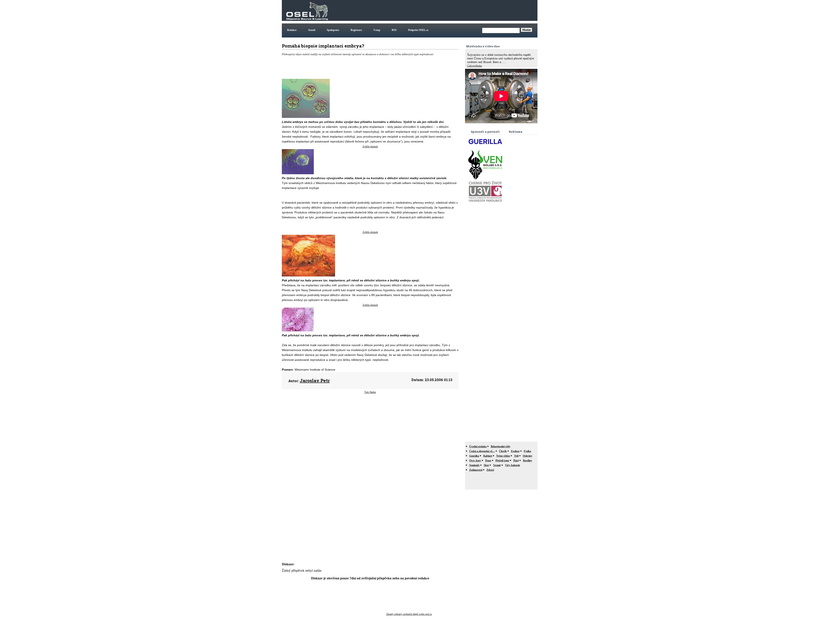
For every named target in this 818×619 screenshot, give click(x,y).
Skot (486, 465)
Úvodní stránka (478, 446)
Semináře (474, 465)
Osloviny (527, 455)
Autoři (311, 30)
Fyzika (527, 451)
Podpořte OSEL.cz (418, 30)
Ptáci (516, 460)
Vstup (376, 30)
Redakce (292, 30)
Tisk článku (370, 392)
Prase (488, 460)
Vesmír (497, 465)
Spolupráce (333, 30)
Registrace (356, 30)
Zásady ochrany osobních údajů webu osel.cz (409, 614)
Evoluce (515, 451)
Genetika (474, 455)
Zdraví (490, 469)
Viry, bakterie (512, 465)
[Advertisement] (459, 10)
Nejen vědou (503, 455)
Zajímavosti (475, 469)
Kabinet (487, 455)
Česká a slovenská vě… (482, 451)
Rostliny (527, 460)
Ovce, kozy (475, 460)
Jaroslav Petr (315, 380)
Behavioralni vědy (500, 446)
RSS (394, 30)
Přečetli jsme (502, 460)
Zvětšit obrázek (370, 146)
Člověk (503, 451)
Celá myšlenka (474, 65)
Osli (516, 455)
